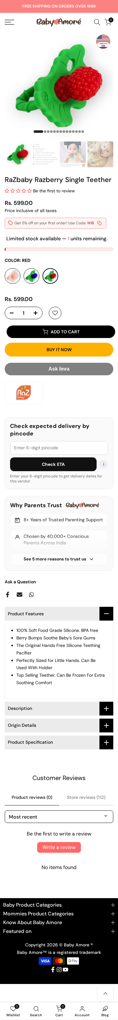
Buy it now (59, 349)
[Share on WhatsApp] (31, 594)
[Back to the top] (105, 993)
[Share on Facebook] (7, 594)
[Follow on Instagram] (59, 969)
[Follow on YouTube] (65, 969)
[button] (18, 191)
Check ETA (53, 464)
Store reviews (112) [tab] (86, 797)
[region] (59, 533)
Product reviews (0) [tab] (32, 797)
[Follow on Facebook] (53, 969)
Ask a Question (20, 582)
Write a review (59, 847)
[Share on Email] (19, 594)
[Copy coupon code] (99, 223)
